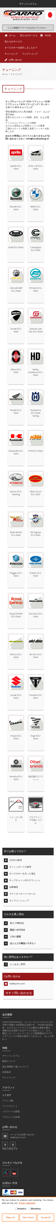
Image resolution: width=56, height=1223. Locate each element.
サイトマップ (8, 1077)
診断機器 (13, 886)
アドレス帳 (7, 1100)
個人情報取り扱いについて (15, 1066)
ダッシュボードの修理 (20, 866)
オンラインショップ (19, 900)
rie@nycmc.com (17, 983)
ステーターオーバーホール (22, 893)
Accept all (45, 1217)
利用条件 (6, 1072)
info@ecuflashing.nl (37, 138)
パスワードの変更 (11, 1111)
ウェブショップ (30, 53)
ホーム (5, 74)
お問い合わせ (15, 59)
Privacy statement (27, 1203)
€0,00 (48, 35)
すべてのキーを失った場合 (22, 873)
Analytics (21, 1209)
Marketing (36, 1209)
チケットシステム (11, 1055)
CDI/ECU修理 (15, 860)
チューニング (11, 53)
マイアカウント (10, 1105)
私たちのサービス (13, 41)
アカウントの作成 (11, 1116)
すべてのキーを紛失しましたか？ (21, 47)
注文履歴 (6, 1095)
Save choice (28, 1217)
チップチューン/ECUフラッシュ (24, 880)
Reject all (10, 1217)
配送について (8, 1061)
